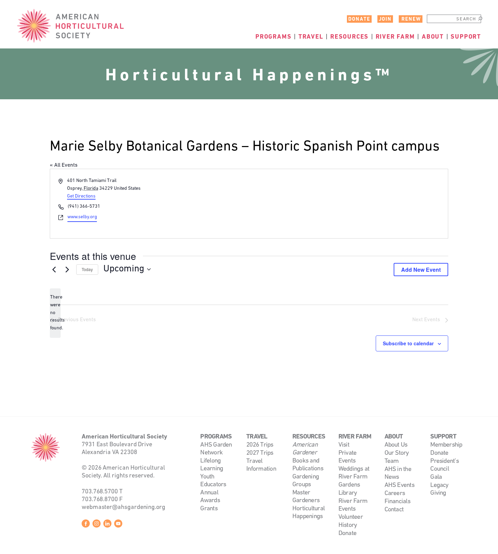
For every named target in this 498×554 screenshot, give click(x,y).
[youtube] (118, 524)
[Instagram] (96, 524)
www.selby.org (82, 217)
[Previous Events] (54, 269)
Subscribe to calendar (408, 343)
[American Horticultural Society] (45, 447)
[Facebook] (86, 524)
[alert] (55, 312)
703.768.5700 (100, 492)
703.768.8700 (100, 499)
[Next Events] (67, 269)
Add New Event (421, 269)
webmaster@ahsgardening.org (123, 507)
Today (87, 269)
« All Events (64, 165)
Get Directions (81, 196)
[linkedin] (107, 524)
